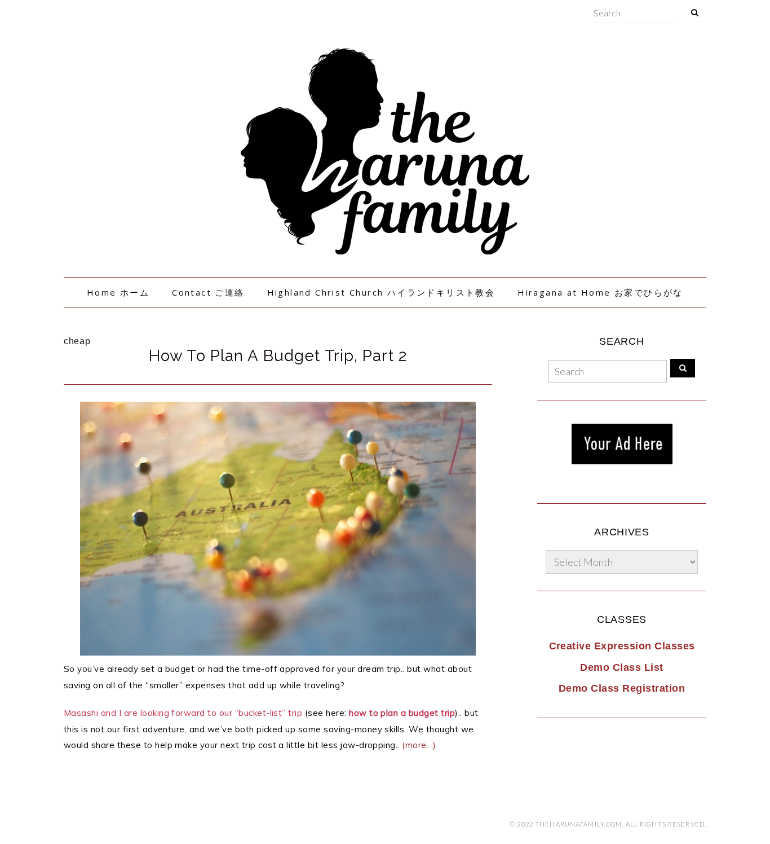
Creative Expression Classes (622, 646)
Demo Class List (621, 667)
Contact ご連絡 (208, 292)
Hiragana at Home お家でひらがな (600, 292)
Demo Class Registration (622, 688)
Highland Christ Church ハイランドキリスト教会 (381, 292)
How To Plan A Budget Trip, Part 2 (278, 355)
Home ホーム (118, 292)
